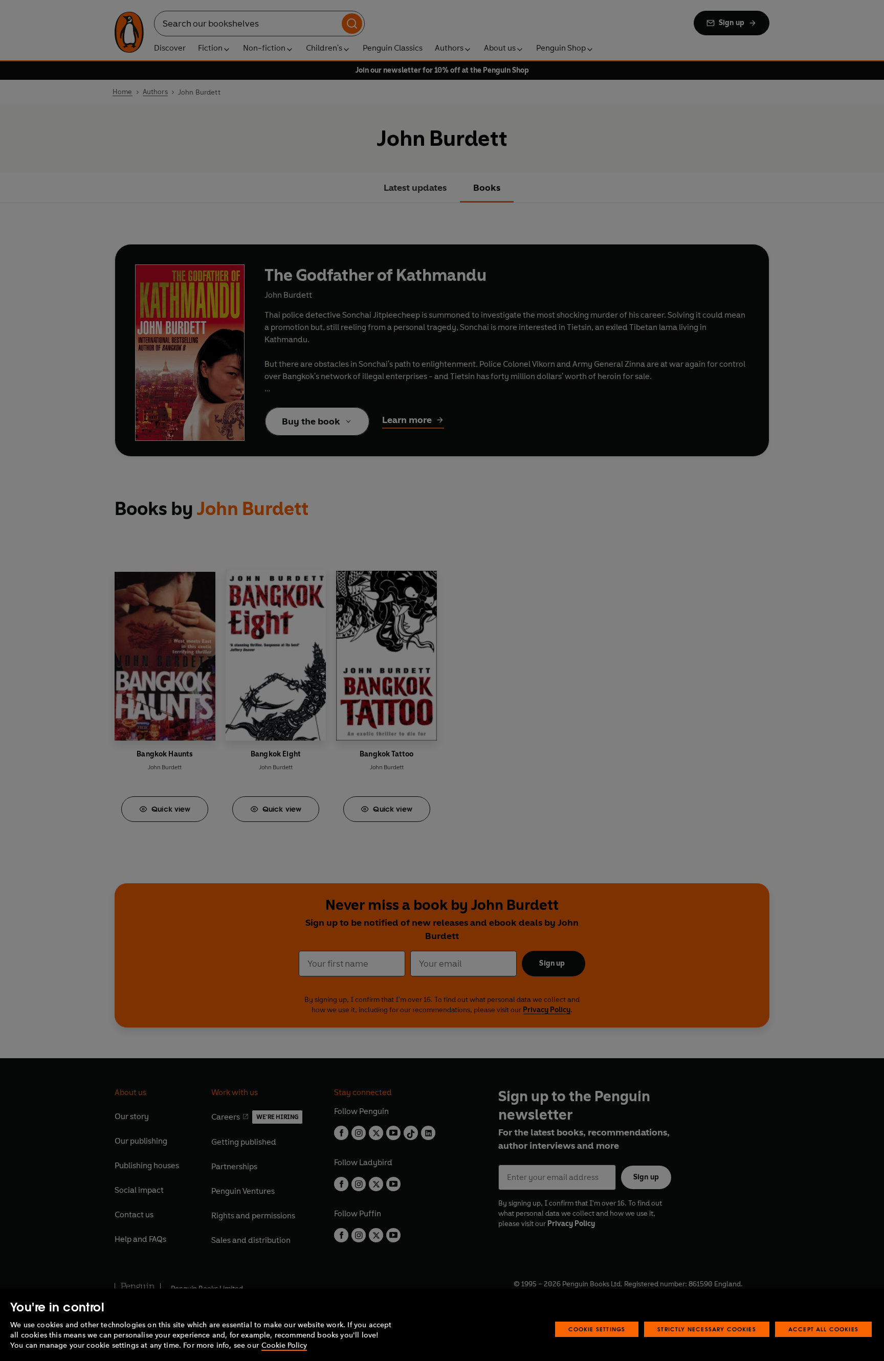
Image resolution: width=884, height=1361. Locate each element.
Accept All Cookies (823, 1329)
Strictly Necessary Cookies (706, 1329)
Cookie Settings (597, 1329)
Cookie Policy (284, 1345)
